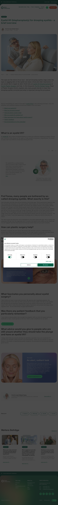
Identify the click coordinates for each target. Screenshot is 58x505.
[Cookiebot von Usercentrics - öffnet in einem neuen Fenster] (49, 239)
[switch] (22, 257)
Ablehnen (29, 264)
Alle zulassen (45, 264)
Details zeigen (48, 261)
